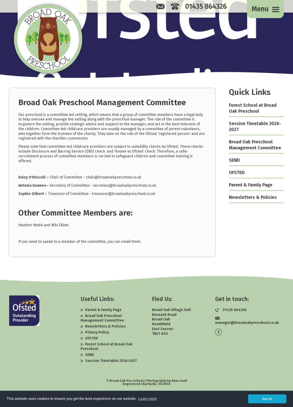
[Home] (48, 39)
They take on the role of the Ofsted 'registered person (143, 133)
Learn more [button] (147, 399)
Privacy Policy (97, 332)
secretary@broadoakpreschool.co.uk (124, 185)
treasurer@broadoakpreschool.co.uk (123, 193)
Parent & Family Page (250, 185)
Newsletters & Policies (253, 197)
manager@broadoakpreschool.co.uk (247, 322)
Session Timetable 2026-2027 (111, 360)
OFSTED (237, 172)
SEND (234, 160)
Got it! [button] (267, 399)
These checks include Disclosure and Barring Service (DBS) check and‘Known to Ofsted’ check (110, 148)
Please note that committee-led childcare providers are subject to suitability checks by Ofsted (98, 146)
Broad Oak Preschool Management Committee (102, 102)
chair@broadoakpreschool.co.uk (113, 177)
